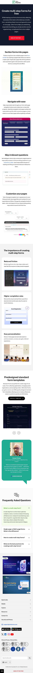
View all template (15, 398)
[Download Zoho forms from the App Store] (6, 629)
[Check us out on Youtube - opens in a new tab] (12, 634)
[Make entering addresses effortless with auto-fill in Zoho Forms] (16, 585)
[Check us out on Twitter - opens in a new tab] (2, 634)
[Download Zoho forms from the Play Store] (16, 629)
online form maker (8, 162)
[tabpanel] (16, 457)
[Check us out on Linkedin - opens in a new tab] (5, 634)
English (5, 662)
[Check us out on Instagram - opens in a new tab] (9, 634)
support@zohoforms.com (10, 624)
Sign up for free (16, 38)
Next (19, 432)
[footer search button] (29, 658)
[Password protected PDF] (16, 565)
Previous (14, 432)
